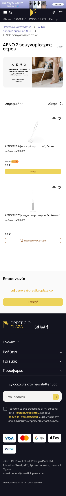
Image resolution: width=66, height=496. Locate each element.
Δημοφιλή (12, 104)
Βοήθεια (10, 352)
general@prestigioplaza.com (35, 290)
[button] (14, 104)
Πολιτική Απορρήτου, (27, 412)
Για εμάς (10, 361)
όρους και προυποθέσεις (23, 416)
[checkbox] (5, 409)
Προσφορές (13, 370)
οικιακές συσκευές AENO (17, 31)
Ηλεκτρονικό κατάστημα (17, 27)
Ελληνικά (9, 342)
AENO (41, 27)
